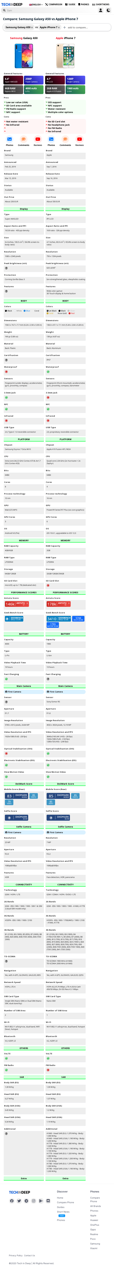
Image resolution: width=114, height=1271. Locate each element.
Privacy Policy (16, 1255)
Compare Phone (65, 1202)
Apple (93, 1215)
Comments (23, 145)
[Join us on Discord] (48, 1201)
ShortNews (102, 4)
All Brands (95, 1206)
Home (60, 1197)
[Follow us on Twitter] (19, 1201)
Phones (85, 4)
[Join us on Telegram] (26, 1201)
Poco (93, 1238)
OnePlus (94, 1224)
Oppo (93, 1229)
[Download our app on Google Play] (41, 1201)
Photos (9, 145)
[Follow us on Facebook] (12, 1201)
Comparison (55, 4)
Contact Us (29, 1255)
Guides (60, 1207)
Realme (94, 1234)
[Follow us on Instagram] (34, 1201)
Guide (72, 4)
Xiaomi (93, 1248)
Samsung (95, 1243)
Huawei (94, 1220)
